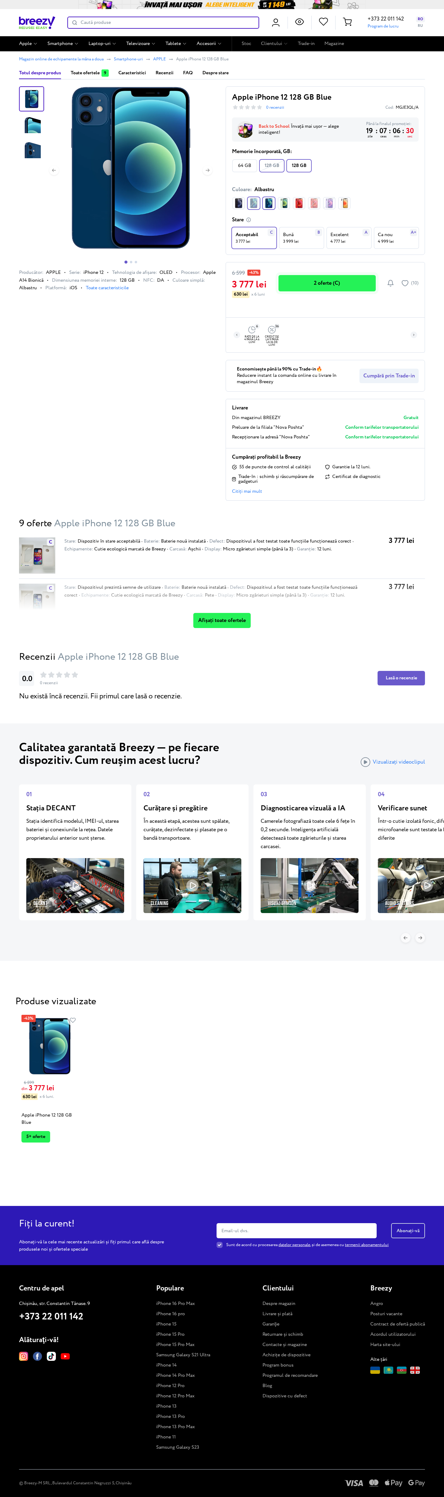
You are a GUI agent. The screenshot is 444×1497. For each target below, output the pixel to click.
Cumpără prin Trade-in (389, 376)
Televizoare (138, 43)
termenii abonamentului (367, 1245)
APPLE (159, 59)
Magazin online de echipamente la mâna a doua (61, 59)
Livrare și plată (277, 1313)
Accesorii (206, 43)
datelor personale (294, 1245)
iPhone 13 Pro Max (175, 1426)
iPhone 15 (166, 1324)
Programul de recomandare (290, 1375)
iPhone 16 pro (170, 1313)
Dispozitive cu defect (284, 1396)
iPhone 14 (166, 1365)
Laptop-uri (99, 43)
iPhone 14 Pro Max (175, 1375)
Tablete (173, 43)
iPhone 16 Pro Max (175, 1303)
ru (420, 25)
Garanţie (270, 1324)
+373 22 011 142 (386, 19)
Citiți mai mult (247, 491)
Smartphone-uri (128, 59)
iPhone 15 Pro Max (175, 1344)
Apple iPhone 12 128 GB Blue (46, 1119)
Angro (376, 1303)
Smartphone (60, 43)
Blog (267, 1385)
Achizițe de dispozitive (286, 1354)
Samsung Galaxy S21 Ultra (183, 1354)
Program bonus (278, 1365)
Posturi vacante (386, 1313)
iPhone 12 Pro (170, 1385)
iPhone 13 (166, 1406)
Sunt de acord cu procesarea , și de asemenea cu (307, 1245)
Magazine (334, 43)
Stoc (246, 43)
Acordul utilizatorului (393, 1334)
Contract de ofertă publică (397, 1324)
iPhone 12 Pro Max (175, 1396)
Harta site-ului (385, 1344)
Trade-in (306, 43)
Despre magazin (278, 1303)
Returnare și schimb (282, 1334)
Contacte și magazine (284, 1344)
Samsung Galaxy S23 (177, 1447)
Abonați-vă (408, 1230)
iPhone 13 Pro (170, 1416)
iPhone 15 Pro (170, 1334)
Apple (25, 43)
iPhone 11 (166, 1437)
